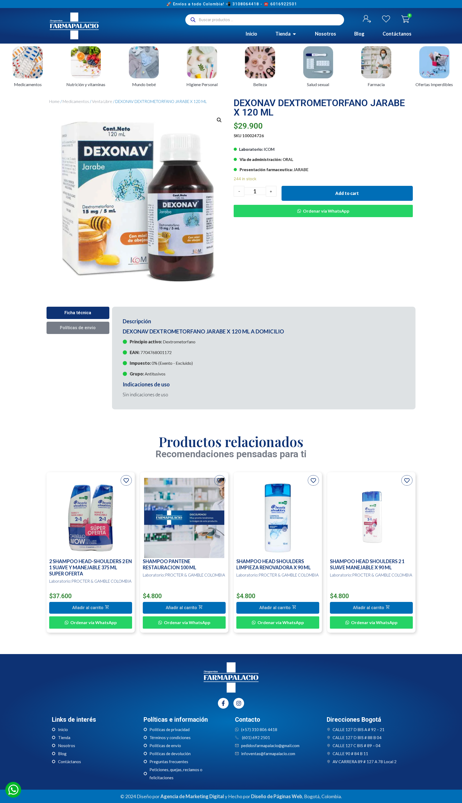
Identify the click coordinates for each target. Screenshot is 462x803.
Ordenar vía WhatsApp (326, 210)
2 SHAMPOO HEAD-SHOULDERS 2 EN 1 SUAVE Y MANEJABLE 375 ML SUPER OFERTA (90, 567)
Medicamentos (76, 101)
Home (54, 101)
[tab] (78, 313)
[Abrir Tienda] (294, 33)
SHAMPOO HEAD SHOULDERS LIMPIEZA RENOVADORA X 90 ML (273, 564)
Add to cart (347, 193)
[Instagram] (238, 703)
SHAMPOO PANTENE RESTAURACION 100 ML (169, 564)
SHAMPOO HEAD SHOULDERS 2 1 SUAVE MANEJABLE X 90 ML (367, 564)
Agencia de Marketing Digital (192, 796)
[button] (323, 207)
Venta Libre (102, 101)
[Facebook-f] (223, 703)
